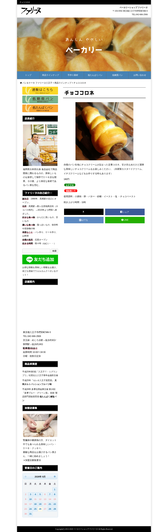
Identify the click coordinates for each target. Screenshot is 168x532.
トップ (28, 75)
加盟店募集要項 (33, 460)
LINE (126, 220)
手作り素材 (73, 75)
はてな (85, 220)
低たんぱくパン (95, 75)
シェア (126, 212)
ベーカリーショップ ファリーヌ (86, 529)
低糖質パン (117, 75)
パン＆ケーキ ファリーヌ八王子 (37, 83)
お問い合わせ (139, 75)
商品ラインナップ (50, 75)
